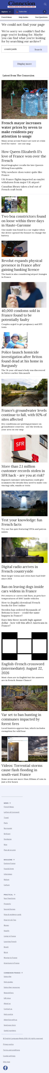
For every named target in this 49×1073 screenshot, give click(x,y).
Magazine (8, 860)
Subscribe (23, 11)
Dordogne (8, 839)
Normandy (8, 828)
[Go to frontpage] (23, 4)
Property (7, 904)
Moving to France (10, 957)
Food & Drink (9, 869)
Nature (6, 879)
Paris (6, 823)
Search (38, 49)
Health (6, 931)
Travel (6, 817)
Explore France (9, 863)
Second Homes (9, 909)
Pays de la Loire (10, 850)
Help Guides (23, 17)
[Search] (45, 4)
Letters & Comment (11, 812)
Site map (6, 1062)
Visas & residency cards (12, 914)
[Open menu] (7, 11)
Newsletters (9, 993)
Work (6, 952)
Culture (7, 885)
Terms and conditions (11, 1050)
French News (6, 17)
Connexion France (12, 973)
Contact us (8, 1009)
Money (6, 925)
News (6, 803)
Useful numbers (10, 1030)
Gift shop (7, 998)
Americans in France (11, 963)
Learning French (10, 941)
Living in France (10, 936)
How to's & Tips (10, 920)
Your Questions (41, 17)
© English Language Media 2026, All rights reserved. (23, 1038)
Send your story (10, 1025)
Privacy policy (8, 1044)
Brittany (7, 834)
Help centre (8, 1014)
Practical (8, 895)
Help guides (8, 982)
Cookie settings (9, 1056)
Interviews (8, 874)
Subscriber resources (12, 987)
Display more (24, 63)
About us (7, 1003)
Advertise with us (10, 1020)
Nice (5, 844)
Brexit (6, 947)
